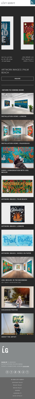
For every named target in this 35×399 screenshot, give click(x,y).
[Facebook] (11, 372)
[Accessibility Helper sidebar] (33, 2)
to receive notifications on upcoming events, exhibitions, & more (15, 364)
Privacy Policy (17, 385)
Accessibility (17, 393)
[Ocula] (27, 372)
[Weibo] (23, 372)
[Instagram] (7, 372)
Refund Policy (17, 387)
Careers (17, 390)
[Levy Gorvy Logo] (5, 352)
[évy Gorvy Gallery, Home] (8, 3)
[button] (3, 36)
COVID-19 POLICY (17, 395)
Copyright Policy (17, 382)
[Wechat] (19, 372)
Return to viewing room (13, 90)
